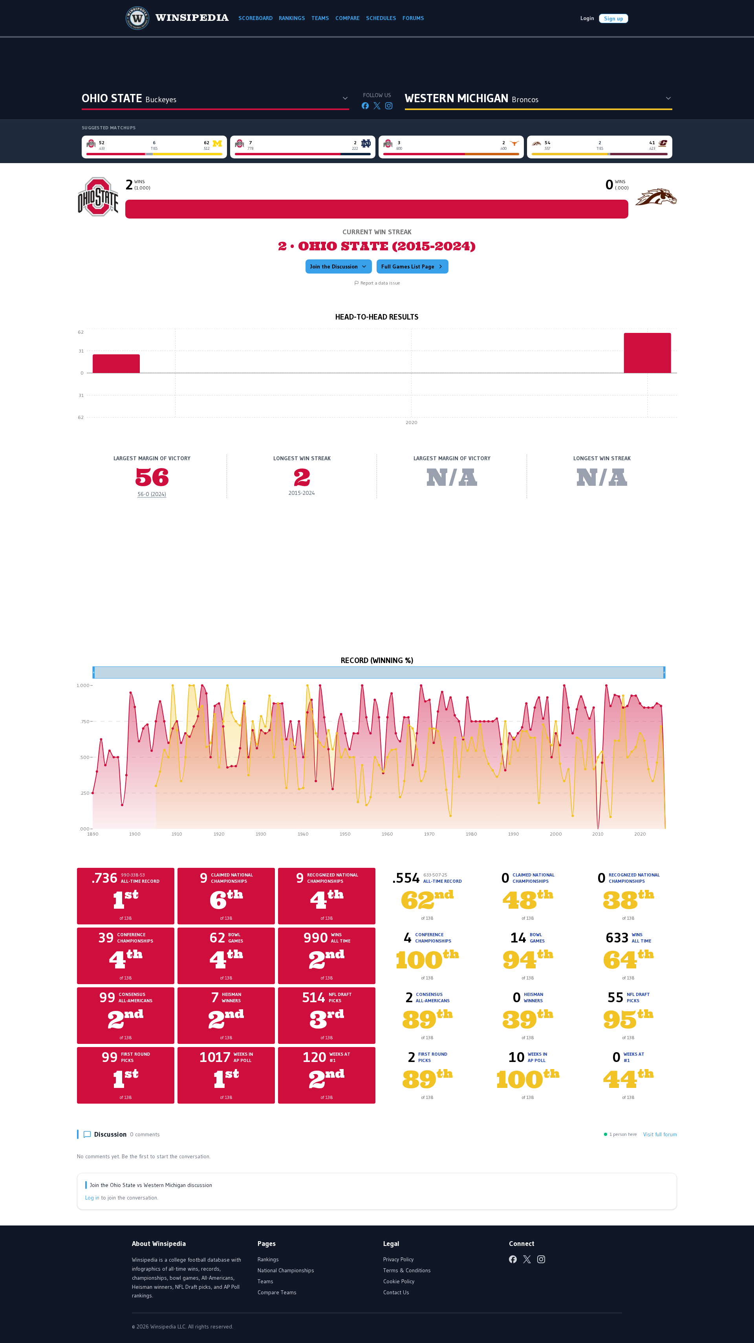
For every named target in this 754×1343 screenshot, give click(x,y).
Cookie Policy (398, 1281)
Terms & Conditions (407, 1270)
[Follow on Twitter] (377, 105)
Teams (265, 1281)
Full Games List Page (407, 266)
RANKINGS (292, 18)
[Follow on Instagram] (388, 105)
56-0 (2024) (151, 494)
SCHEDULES (381, 18)
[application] (377, 379)
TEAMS (320, 18)
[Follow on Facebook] (365, 105)
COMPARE (347, 18)
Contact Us (396, 1292)
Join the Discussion (334, 266)
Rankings (268, 1259)
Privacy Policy (398, 1259)
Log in (92, 1197)
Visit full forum (660, 1134)
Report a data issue (380, 283)
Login (587, 18)
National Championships (286, 1270)
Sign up (613, 18)
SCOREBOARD (255, 18)
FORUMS (413, 18)
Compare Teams (277, 1292)
